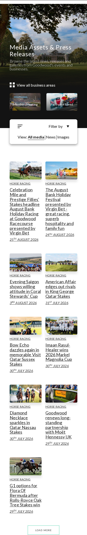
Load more (43, 530)
